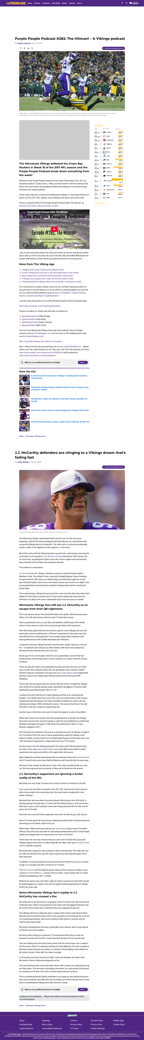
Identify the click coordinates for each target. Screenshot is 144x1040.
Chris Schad (23, 462)
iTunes (57, 293)
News (30, 3)
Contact (73, 1020)
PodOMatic (65, 293)
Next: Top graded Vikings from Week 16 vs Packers (40, 341)
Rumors (37, 3)
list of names (28, 870)
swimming (60, 828)
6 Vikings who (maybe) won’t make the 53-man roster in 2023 (47, 279)
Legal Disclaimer (26, 1028)
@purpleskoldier (28, 325)
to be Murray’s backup (52, 556)
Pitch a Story (47, 1024)
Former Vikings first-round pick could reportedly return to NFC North (50, 273)
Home (21, 436)
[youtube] (131, 3)
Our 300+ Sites (97, 1020)
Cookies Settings (98, 1028)
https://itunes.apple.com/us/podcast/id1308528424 (41, 352)
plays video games (65, 673)
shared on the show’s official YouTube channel (38, 206)
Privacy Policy (76, 1024)
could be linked (83, 757)
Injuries (72, 3)
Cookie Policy (119, 1024)
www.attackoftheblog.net (70, 346)
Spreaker (54, 296)
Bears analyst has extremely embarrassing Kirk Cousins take (47, 276)
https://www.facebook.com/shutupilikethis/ (37, 355)
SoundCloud (32, 296)
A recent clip (24, 573)
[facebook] (122, 3)
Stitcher (22, 296)
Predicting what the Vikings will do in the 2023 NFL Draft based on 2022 (52, 282)
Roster (64, 3)
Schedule (46, 3)
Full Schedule (100, 203)
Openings (46, 1020)
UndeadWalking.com (34, 336)
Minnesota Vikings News (35, 436)
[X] (126, 3)
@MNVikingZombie (30, 322)
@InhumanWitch (29, 319)
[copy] (32, 48)
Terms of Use (96, 1024)
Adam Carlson (24, 43)
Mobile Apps (118, 1020)
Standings (56, 3)
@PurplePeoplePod (30, 316)
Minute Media (16, 1034)
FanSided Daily (25, 1024)
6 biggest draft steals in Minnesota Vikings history (43, 270)
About (21, 1020)
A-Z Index (74, 1028)
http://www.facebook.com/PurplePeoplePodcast (39, 306)
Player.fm (42, 296)
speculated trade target (48, 749)
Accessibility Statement (52, 1028)
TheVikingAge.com (42, 333)
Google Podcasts (78, 293)
